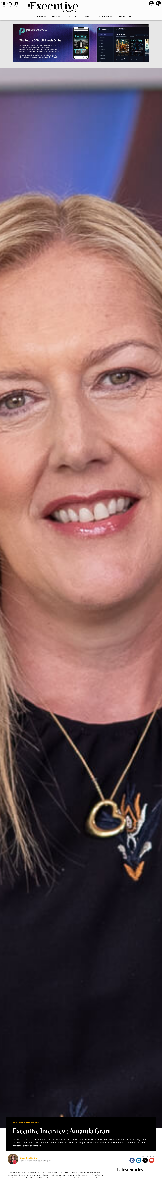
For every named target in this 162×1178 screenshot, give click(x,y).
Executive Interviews (26, 1122)
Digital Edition (125, 17)
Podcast (89, 17)
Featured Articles (38, 17)
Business (56, 17)
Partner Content (106, 17)
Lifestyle (72, 17)
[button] (158, 3)
